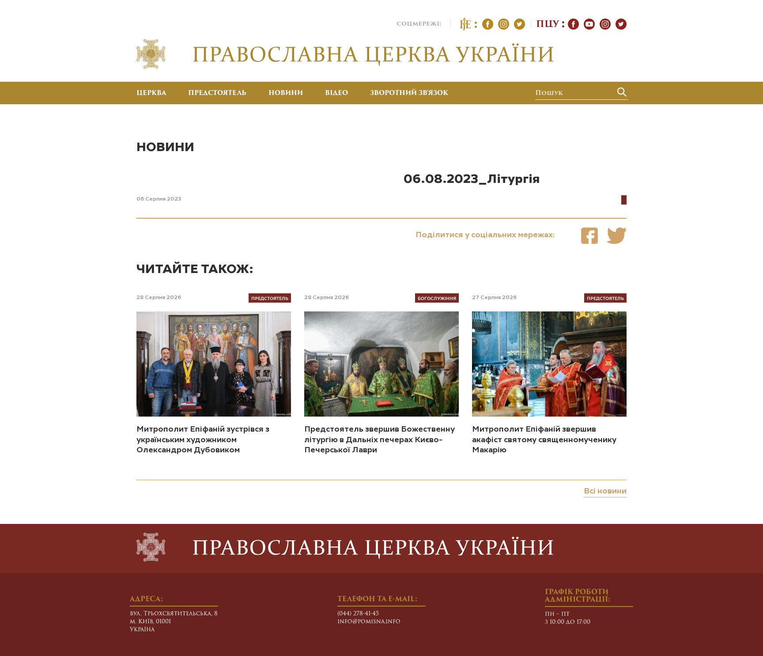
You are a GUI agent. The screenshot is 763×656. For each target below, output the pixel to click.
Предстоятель (217, 94)
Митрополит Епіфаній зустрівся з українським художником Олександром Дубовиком (202, 439)
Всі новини (605, 491)
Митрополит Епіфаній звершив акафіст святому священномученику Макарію (544, 439)
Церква (151, 94)
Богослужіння (437, 298)
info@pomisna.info (368, 622)
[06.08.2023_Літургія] (589, 236)
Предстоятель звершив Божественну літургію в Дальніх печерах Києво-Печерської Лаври (379, 439)
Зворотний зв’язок (409, 94)
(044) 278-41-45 (358, 614)
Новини (285, 94)
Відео (336, 94)
